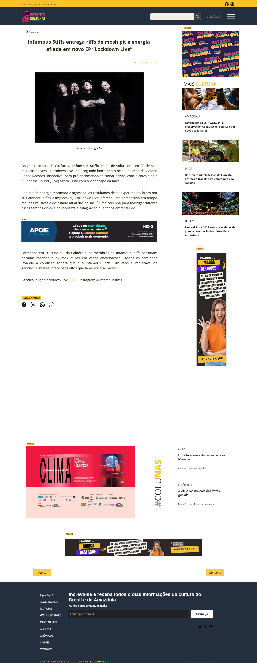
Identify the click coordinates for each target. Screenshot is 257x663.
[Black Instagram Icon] (211, 627)
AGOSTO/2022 (49, 602)
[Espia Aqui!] (230, 16)
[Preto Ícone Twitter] (200, 627)
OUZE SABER (48, 622)
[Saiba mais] (209, 54)
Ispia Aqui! (46, 595)
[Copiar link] (51, 304)
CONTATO (46, 649)
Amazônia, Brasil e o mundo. (39, 4)
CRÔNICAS (47, 635)
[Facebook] (227, 4)
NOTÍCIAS (46, 608)
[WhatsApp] (42, 304)
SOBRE (44, 642)
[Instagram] (232, 4)
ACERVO (45, 629)
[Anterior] (181, 54)
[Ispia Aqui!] (26, 31)
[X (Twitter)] (33, 304)
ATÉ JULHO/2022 (50, 615)
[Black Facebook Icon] (206, 627)
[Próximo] (239, 54)
